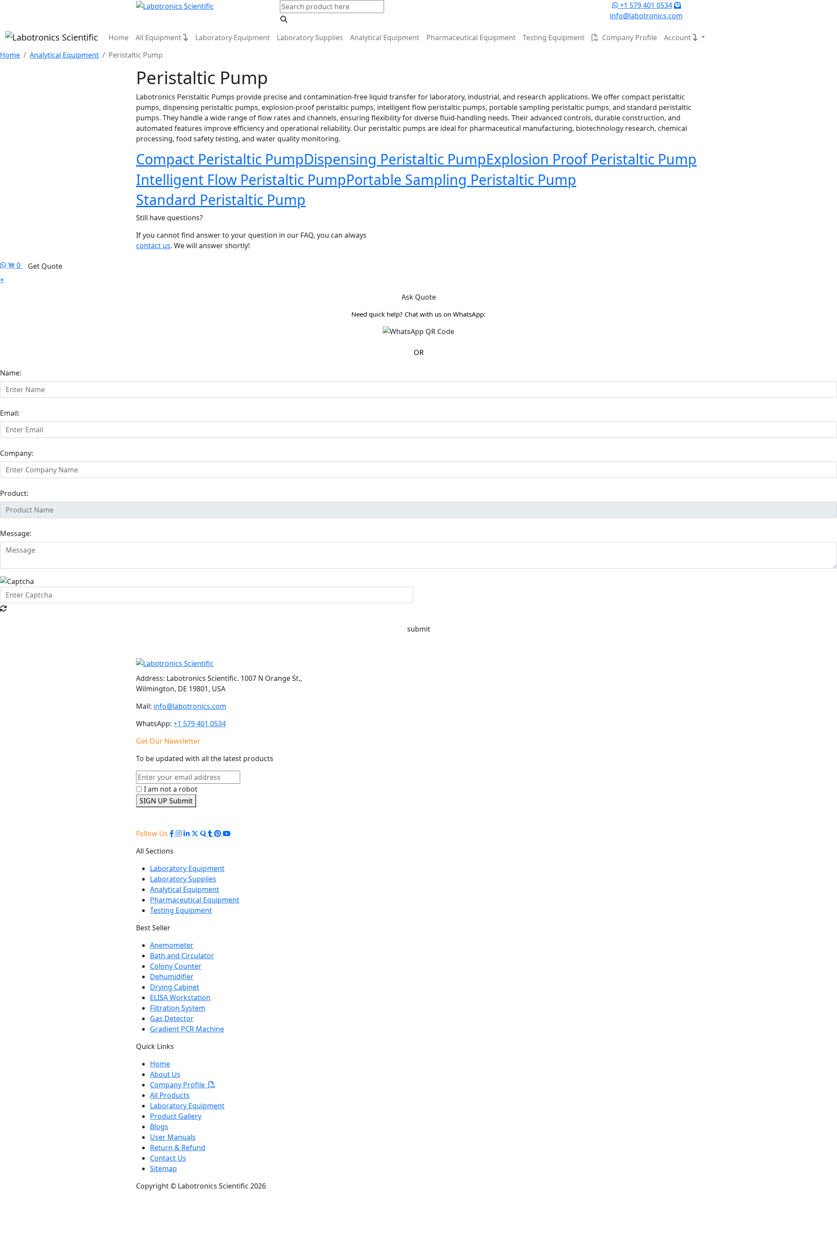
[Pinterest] (218, 833)
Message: (15, 533)
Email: (10, 413)
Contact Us (168, 1158)
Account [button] (678, 37)
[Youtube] (227, 833)
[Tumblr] (211, 833)
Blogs (159, 1126)
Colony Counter (175, 966)
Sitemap (163, 1168)
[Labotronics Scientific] (175, 5)
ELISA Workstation (180, 997)
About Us (165, 1074)
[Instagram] (179, 833)
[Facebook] (173, 833)
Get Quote (45, 266)
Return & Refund (177, 1147)
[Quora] (204, 833)
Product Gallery (175, 1116)
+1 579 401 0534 (645, 5)
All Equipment (159, 37)
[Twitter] (194, 833)
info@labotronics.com (189, 706)
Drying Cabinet (174, 987)
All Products (170, 1095)
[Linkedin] (187, 833)
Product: (14, 493)
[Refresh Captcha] (3, 608)
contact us (153, 245)
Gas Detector (172, 1018)
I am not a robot (170, 789)
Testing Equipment (554, 37)
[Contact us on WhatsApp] (4, 265)
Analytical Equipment (384, 37)
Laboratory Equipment (232, 37)
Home (119, 37)
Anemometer (172, 945)
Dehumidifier (172, 976)
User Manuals (173, 1137)
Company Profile (628, 37)
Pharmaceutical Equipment (471, 37)
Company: (16, 453)
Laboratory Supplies (310, 37)
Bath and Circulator (182, 955)
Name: (10, 373)
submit (418, 629)
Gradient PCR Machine (187, 1029)
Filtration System (177, 1008)
